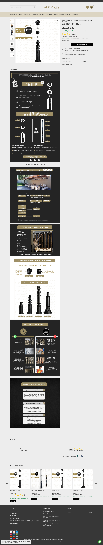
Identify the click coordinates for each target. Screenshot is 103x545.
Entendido (16, 542)
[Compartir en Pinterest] (14, 439)
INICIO (20, 14)
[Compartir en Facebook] (10, 439)
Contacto (75, 14)
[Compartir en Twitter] (12, 439)
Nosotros (49, 14)
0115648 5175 (13, 515)
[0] (91, 7)
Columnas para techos (48, 511)
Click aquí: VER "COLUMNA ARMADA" (35, 164)
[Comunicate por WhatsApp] (99, 541)
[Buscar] (34, 7)
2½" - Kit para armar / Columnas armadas (80, 20)
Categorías (12, 14)
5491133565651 (13, 513)
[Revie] (80, 456)
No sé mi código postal (67, 64)
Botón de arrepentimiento (57, 539)
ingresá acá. (48, 539)
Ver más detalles (65, 40)
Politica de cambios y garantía (62, 14)
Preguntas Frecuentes (38, 14)
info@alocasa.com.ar (15, 518)
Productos (27, 14)
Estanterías (45, 514)
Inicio (63, 20)
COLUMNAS (67, 20)
